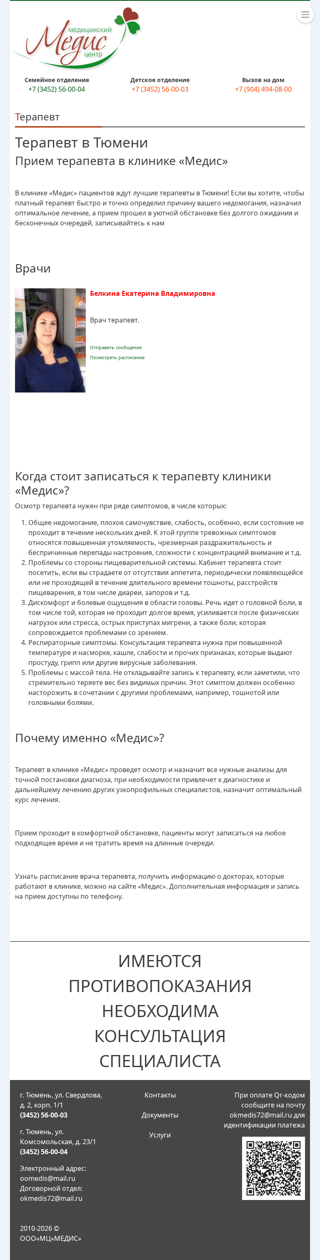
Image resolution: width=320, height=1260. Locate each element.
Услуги (160, 1135)
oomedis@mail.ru (47, 1178)
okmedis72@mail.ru (51, 1198)
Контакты (160, 1095)
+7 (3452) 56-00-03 (160, 89)
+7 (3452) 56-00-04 (56, 89)
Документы (160, 1115)
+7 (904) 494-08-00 (263, 89)
